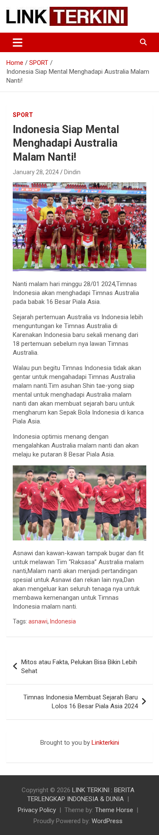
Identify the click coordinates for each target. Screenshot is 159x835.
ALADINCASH (32, 751)
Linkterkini (105, 742)
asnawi (37, 621)
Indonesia (63, 621)
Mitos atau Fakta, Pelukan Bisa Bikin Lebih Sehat (79, 666)
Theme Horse (114, 810)
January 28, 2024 (36, 172)
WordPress (107, 821)
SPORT (23, 114)
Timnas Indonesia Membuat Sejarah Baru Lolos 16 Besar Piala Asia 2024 (80, 701)
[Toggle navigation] (17, 42)
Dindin (72, 172)
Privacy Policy (37, 810)
